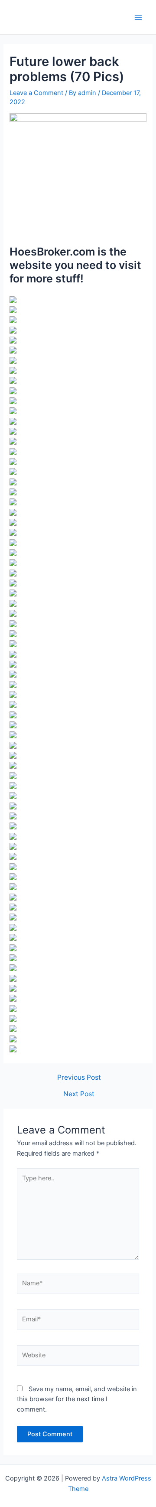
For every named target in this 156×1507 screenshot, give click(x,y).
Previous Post (79, 1077)
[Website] (78, 1357)
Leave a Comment (36, 93)
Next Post (78, 1094)
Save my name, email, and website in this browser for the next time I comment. (77, 1399)
